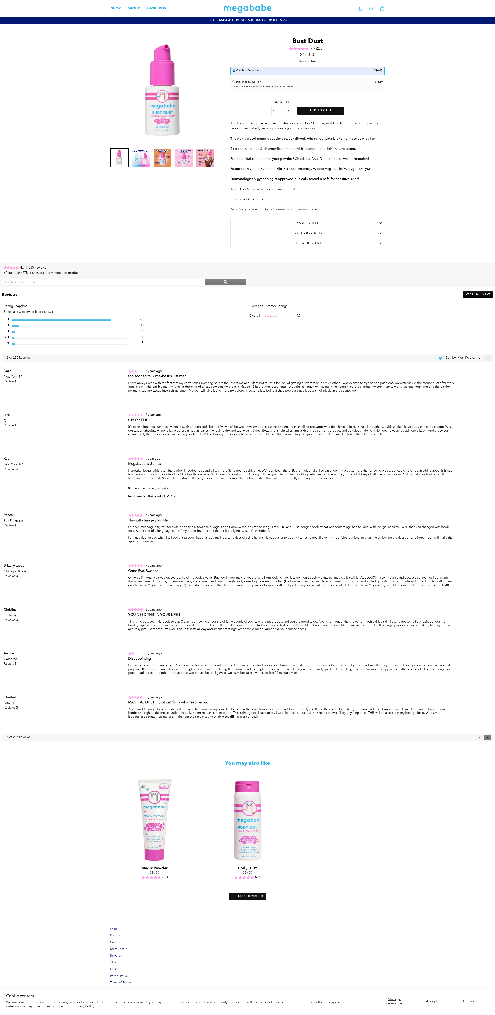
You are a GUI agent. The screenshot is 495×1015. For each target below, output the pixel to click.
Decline (469, 1001)
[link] (11, 268)
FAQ (113, 969)
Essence (290, 169)
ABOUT (133, 8)
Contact (115, 942)
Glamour (268, 169)
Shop (113, 929)
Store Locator (119, 949)
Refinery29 (306, 169)
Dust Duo (319, 159)
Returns (115, 935)
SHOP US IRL (157, 8)
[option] (247, 20)
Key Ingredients (307, 233)
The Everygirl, (347, 169)
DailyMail (366, 169)
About (114, 962)
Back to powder (250, 896)
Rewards (116, 955)
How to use (308, 223)
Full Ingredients (307, 243)
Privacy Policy (84, 1006)
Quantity (281, 102)
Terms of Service (121, 982)
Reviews (38, 268)
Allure (255, 169)
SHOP (116, 8)
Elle (279, 169)
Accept (431, 1001)
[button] (487, 737)
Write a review (479, 295)
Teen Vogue (326, 169)
